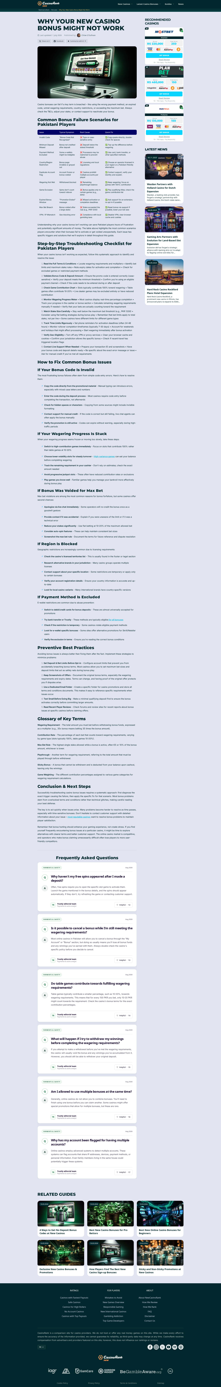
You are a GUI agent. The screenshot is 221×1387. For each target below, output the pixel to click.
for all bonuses (115, 619)
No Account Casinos (74, 1311)
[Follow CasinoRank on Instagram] (156, 1347)
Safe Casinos (74, 1302)
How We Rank (149, 1306)
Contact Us (149, 1320)
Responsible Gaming (113, 1306)
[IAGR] (52, 1371)
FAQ (150, 1311)
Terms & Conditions (128, 1383)
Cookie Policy (62, 1383)
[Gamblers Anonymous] (66, 1371)
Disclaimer (150, 1316)
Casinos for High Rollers (74, 1306)
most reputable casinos (79, 817)
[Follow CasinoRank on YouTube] (168, 1347)
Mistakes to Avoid (113, 1297)
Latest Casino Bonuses (147, 4)
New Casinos (124, 4)
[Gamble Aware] (141, 1371)
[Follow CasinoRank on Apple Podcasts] (180, 1347)
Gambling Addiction (113, 1316)
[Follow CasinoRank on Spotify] (174, 1347)
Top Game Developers (113, 1320)
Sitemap (160, 1383)
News (180, 4)
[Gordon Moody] (106, 1371)
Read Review (164, 59)
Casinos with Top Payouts (74, 1316)
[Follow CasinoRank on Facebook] (150, 1347)
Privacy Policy (94, 1383)
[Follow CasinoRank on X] (162, 1347)
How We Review (150, 1302)
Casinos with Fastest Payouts (74, 1297)
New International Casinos (113, 1311)
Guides (168, 4)
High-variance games (104, 456)
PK (40, 1347)
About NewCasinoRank (150, 1297)
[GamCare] (84, 1371)
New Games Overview (113, 1302)
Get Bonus (164, 55)
